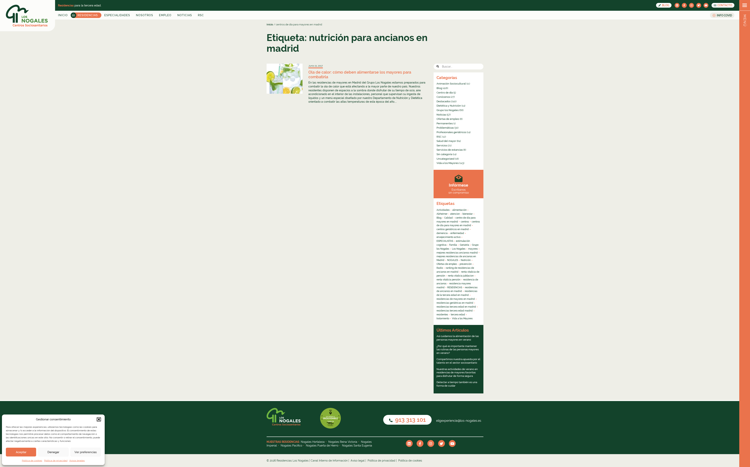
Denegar (53, 452)
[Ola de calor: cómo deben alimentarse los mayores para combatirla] (285, 78)
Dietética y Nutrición (449, 105)
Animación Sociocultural (451, 83)
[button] (99, 419)
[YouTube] (706, 5)
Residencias (88, 15)
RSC (201, 15)
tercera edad (458, 314)
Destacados (443, 101)
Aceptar (21, 452)
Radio (440, 268)
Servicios (442, 145)
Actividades (443, 210)
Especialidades (117, 15)
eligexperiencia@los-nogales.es (458, 421)
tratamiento (443, 318)
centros (465, 221)
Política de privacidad (55, 460)
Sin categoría (444, 154)
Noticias (184, 15)
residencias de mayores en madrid (456, 299)
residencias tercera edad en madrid (456, 306)
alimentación (459, 210)
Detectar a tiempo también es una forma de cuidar (457, 384)
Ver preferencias (85, 452)
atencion (455, 214)
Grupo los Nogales (448, 110)
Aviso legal (358, 460)
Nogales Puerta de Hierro (322, 445)
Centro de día (445, 92)
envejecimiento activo (449, 237)
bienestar (467, 214)
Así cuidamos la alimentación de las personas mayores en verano (458, 338)
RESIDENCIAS (454, 287)
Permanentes (445, 123)
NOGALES (452, 260)
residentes (442, 314)
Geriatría (464, 245)
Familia (453, 245)
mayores (473, 248)
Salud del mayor (446, 141)
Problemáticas (445, 127)
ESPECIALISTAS (445, 241)
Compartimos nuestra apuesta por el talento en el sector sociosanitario (458, 361)
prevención (466, 264)
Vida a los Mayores (448, 163)
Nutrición (466, 260)
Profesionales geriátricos (451, 132)
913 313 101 (410, 419)
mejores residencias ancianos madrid (457, 252)
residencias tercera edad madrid (455, 310)
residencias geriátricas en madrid (455, 303)
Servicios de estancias (450, 149)
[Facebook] (684, 5)
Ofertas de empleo (448, 118)
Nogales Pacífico (291, 445)
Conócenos (443, 96)
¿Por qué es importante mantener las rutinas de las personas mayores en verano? (458, 349)
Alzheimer (442, 214)
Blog (665, 5)
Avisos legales (77, 460)
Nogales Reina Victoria (342, 441)
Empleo (165, 15)
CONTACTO (724, 5)
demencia (442, 233)
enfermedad (457, 233)
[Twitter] (698, 5)
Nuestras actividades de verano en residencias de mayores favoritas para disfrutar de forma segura (457, 372)
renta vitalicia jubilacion (461, 275)
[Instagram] (691, 5)
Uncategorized (445, 158)
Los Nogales (458, 248)
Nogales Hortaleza (313, 441)
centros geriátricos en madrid (453, 229)
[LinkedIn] (677, 5)
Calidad (448, 217)
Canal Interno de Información (329, 460)
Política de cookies (32, 460)
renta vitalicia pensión (448, 279)
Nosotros (144, 15)
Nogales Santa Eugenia (357, 445)
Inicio (63, 15)
